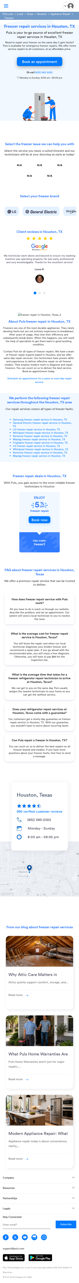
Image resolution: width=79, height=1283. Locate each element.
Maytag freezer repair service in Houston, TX (39, 439)
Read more (16, 995)
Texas (30, 14)
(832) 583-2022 (43, 72)
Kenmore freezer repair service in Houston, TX (40, 436)
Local (20, 14)
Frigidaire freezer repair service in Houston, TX (40, 442)
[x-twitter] (15, 1237)
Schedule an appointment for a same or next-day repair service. (39, 380)
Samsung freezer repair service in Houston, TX (40, 419)
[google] (34, 1237)
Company (8, 1177)
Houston (42, 14)
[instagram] (44, 1237)
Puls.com (8, 14)
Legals (6, 1208)
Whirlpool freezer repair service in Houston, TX (40, 432)
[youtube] (25, 1237)
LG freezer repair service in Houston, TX (36, 429)
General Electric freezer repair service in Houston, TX (42, 424)
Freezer (9, 18)
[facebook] (6, 1237)
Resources (9, 1188)
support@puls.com (13, 1248)
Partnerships (10, 1198)
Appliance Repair (60, 14)
